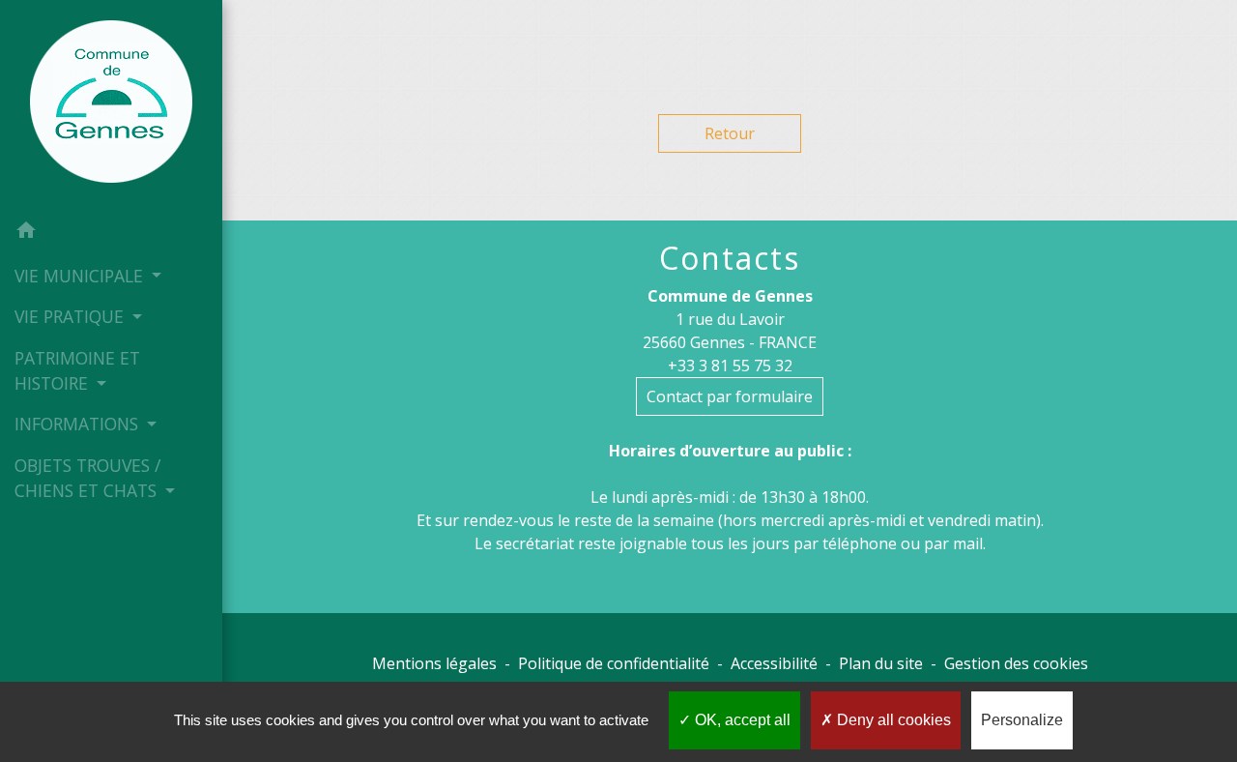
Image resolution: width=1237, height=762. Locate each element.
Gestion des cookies (1016, 663)
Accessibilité (774, 663)
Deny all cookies (892, 720)
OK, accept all (741, 720)
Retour (730, 133)
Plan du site (881, 663)
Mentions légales (434, 663)
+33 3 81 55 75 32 (730, 365)
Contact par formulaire (730, 396)
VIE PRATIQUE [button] (71, 316)
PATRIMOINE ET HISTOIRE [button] (77, 370)
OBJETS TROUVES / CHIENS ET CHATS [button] (87, 478)
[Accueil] (111, 105)
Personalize (1022, 720)
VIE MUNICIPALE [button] (81, 275)
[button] (111, 233)
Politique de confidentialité (613, 663)
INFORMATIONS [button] (78, 423)
